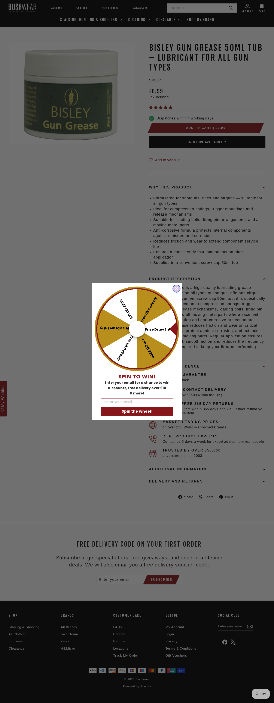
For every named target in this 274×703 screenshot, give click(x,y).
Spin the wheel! (137, 411)
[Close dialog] (176, 288)
